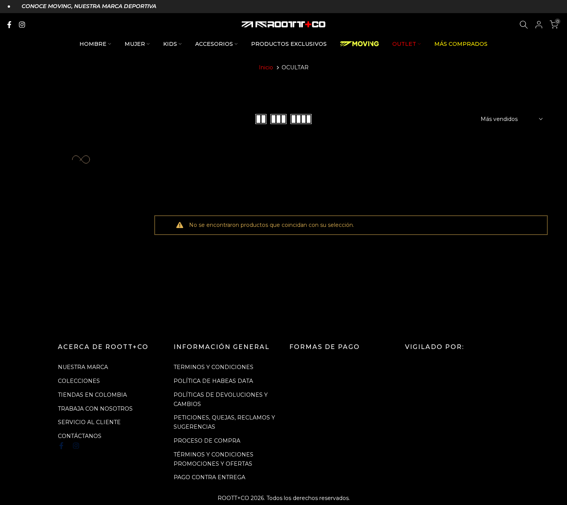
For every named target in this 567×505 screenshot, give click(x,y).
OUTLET (404, 43)
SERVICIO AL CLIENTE (89, 422)
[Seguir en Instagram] (22, 24)
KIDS (170, 43)
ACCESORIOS (214, 43)
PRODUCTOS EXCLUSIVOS (289, 43)
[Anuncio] (82, 6)
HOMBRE (92, 43)
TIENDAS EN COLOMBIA (92, 394)
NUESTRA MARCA (83, 367)
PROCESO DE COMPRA (207, 440)
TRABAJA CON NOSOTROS (95, 408)
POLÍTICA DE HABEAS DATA (213, 380)
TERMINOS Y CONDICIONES (213, 367)
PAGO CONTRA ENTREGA (209, 477)
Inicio (266, 67)
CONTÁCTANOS (79, 436)
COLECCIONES (79, 380)
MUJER (135, 43)
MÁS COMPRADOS (461, 43)
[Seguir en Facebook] (9, 24)
